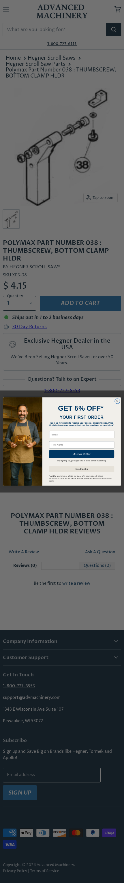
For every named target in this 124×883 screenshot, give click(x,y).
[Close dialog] (117, 401)
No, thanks (82, 469)
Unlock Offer (82, 454)
